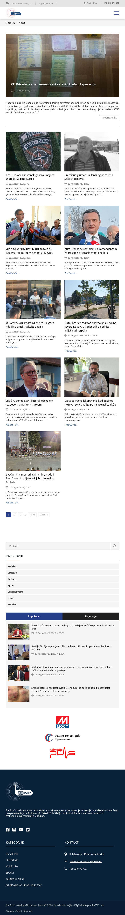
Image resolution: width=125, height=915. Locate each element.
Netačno (12, 604)
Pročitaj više (109, 117)
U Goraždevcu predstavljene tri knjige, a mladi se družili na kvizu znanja (30, 325)
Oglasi (18, 911)
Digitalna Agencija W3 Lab (89, 905)
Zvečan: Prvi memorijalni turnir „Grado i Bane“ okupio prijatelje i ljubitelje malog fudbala (30, 478)
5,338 (32, 514)
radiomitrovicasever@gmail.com (86, 861)
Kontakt (27, 911)
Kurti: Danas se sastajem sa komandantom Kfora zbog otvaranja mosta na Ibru (90, 251)
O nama (10, 911)
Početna (12, 22)
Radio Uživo (92, 3)
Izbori (11, 598)
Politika (12, 566)
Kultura (12, 579)
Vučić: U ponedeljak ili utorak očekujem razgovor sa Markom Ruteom (29, 402)
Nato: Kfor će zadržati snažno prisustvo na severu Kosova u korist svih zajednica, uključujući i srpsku (90, 326)
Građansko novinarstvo (24, 885)
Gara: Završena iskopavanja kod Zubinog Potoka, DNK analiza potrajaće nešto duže (90, 402)
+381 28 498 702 (78, 868)
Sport (11, 585)
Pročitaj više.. (12, 199)
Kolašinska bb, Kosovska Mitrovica (86, 854)
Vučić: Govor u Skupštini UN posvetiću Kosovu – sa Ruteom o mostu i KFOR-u (29, 251)
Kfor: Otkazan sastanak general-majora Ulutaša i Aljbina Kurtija (30, 177)
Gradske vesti (15, 591)
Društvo (12, 572)
